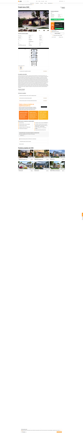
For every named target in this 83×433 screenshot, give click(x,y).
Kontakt (46, 1)
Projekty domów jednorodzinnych (28, 4)
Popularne (45, 3)
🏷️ (50, 3)
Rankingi (39, 1)
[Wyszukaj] (27, 1)
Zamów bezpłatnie (45, 100)
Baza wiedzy (42, 1)
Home (18, 4)
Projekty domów (32, 3)
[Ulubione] (64, 1)
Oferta (36, 1)
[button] (78, 430)
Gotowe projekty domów (22, 4)
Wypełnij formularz (22, 135)
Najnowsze (41, 3)
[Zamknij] (80, 423)
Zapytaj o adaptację (57, 33)
